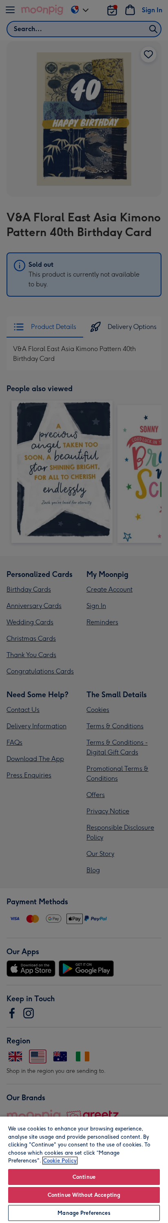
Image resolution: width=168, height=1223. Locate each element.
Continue (84, 1177)
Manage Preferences (83, 1213)
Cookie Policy (60, 1161)
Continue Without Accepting (84, 1195)
